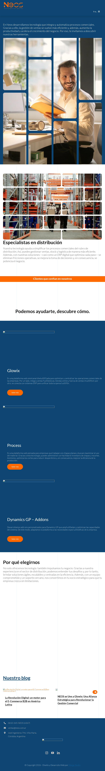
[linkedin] (58, 752)
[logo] (13, 3)
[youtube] (52, 752)
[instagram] (46, 752)
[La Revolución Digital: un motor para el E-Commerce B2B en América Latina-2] (26, 689)
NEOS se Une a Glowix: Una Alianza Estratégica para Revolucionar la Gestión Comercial (77, 700)
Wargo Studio (74, 765)
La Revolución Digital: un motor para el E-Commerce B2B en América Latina (25, 701)
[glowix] (57, 689)
